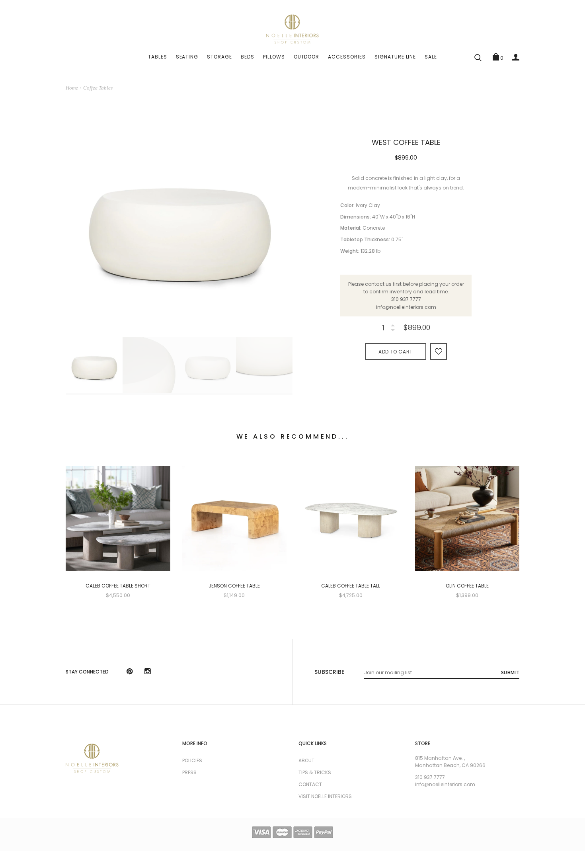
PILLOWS (274, 56)
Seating (187, 56)
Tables (157, 56)
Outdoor (307, 56)
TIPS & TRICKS (314, 772)
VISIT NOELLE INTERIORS (325, 796)
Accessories (347, 56)
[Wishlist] (438, 351)
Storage (219, 56)
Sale (431, 56)
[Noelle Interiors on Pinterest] (130, 672)
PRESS (189, 772)
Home (72, 88)
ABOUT (306, 760)
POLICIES (192, 760)
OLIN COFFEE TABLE (467, 586)
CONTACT (310, 784)
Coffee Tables (98, 88)
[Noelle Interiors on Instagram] (147, 672)
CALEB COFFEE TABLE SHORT (118, 586)
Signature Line (395, 56)
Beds (247, 56)
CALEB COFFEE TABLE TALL (350, 586)
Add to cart (395, 351)
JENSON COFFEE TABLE (234, 586)
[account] (515, 57)
